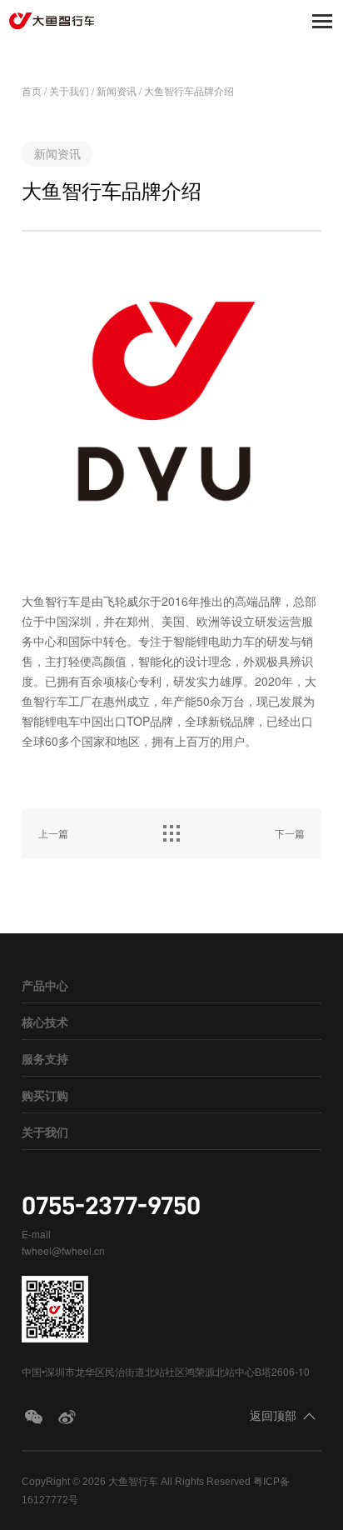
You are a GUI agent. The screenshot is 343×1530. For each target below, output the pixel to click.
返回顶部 (273, 1415)
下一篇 (290, 833)
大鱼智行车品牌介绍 (189, 90)
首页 (32, 90)
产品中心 (45, 985)
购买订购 (45, 1095)
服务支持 (45, 1058)
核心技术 (45, 1021)
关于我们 (69, 90)
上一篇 (53, 833)
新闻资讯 (117, 90)
